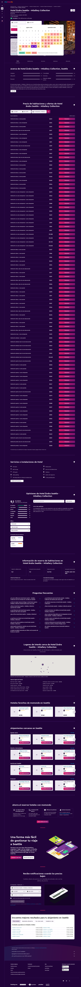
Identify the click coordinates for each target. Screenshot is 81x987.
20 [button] (29, 43)
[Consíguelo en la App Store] (65, 970)
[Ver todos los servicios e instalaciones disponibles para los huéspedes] (74, 462)
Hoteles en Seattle (57, 6)
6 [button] (29, 37)
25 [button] (23, 46)
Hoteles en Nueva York (16, 927)
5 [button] (26, 37)
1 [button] (35, 34)
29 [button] (35, 46)
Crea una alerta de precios (64, 813)
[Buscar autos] (2, 11)
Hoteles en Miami (46, 927)
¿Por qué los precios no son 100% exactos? (21, 956)
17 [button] (20, 43)
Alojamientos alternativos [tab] (27, 921)
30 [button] (38, 46)
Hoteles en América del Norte (23, 6)
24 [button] (20, 46)
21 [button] (32, 43)
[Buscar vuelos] (2, 6)
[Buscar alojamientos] (2, 8)
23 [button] (38, 43)
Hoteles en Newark (47, 932)
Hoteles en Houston (47, 934)
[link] (24, 742)
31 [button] (20, 49)
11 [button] (23, 40)
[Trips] (2, 17)
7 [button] (32, 37)
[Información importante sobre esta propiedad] (74, 562)
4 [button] (23, 37)
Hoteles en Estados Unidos (34, 6)
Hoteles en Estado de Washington (46, 6)
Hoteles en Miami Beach (48, 931)
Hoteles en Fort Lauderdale (17, 934)
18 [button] (23, 43)
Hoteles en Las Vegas (16, 931)
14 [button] (32, 40)
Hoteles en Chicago (16, 932)
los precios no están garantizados (41, 947)
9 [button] (38, 37)
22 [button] (35, 43)
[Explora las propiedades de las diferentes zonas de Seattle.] (74, 728)
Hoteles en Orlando (16, 929)
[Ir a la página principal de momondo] (9, 2)
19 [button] (26, 43)
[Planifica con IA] (2, 13)
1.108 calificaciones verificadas (25, 18)
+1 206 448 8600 (14, 16)
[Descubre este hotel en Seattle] (74, 69)
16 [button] (38, 40)
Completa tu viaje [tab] (49, 921)
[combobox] (27, 888)
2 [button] (38, 34)
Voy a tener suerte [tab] (39, 921)
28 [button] (32, 46)
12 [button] (26, 40)
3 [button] (20, 37)
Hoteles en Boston (16, 936)
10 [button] (20, 40)
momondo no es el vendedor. (18, 951)
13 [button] (29, 40)
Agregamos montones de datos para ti (20, 953)
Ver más (72, 732)
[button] (2, 2)
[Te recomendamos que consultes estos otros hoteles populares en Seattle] (74, 703)
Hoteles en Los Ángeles (47, 929)
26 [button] (26, 46)
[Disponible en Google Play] (65, 967)
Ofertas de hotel (13, 6)
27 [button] (29, 46)
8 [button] (35, 37)
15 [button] (35, 40)
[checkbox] (16, 538)
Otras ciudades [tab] (16, 921)
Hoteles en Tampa (46, 936)
